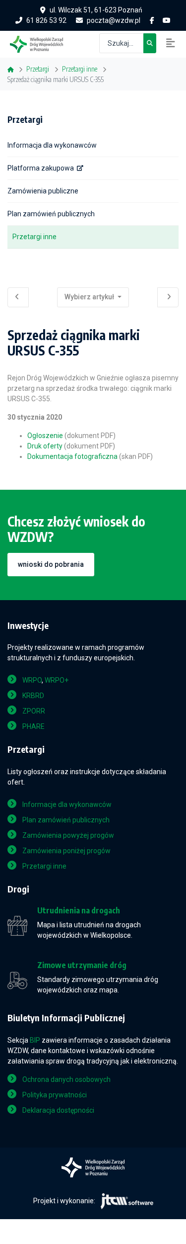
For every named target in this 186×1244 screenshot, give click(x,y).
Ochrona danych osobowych (66, 1079)
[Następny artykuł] (168, 297)
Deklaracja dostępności (58, 1110)
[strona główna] (41, 43)
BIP (35, 1040)
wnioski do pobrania (51, 564)
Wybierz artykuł (90, 297)
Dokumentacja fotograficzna (72, 456)
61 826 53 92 (46, 20)
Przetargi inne (34, 237)
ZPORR (33, 711)
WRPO (32, 680)
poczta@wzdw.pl (113, 20)
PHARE (33, 726)
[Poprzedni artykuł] (18, 297)
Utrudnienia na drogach (78, 910)
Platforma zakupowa (40, 168)
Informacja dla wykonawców (52, 145)
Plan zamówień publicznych (51, 214)
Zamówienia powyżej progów (68, 835)
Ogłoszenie (45, 436)
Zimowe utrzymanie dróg (81, 965)
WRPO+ (56, 680)
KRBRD (33, 696)
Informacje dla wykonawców (67, 804)
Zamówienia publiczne (42, 191)
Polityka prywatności (54, 1095)
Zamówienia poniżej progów (66, 851)
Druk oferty (44, 446)
